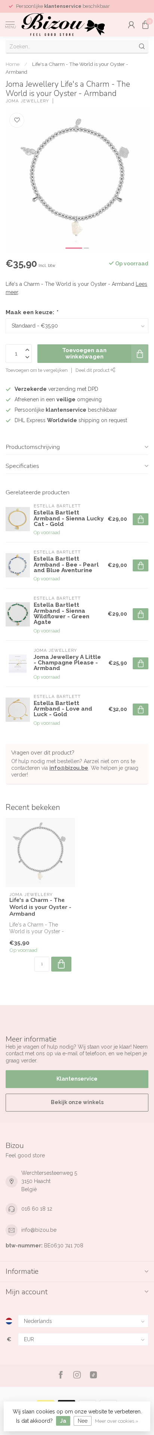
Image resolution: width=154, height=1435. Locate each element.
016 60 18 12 (36, 1209)
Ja (63, 1421)
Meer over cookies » (116, 1421)
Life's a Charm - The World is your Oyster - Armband (40, 907)
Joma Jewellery (27, 101)
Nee (82, 1421)
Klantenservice (77, 1079)
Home (12, 64)
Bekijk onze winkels (77, 1102)
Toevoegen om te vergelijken (37, 370)
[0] (145, 24)
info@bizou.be (68, 768)
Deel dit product (93, 370)
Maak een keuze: (32, 312)
